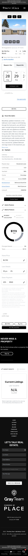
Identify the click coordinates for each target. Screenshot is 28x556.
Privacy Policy (4, 554)
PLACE (23, 531)
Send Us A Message (14, 483)
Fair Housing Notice (14, 1)
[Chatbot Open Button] (23, 551)
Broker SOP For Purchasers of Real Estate (14, 3)
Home (14, 420)
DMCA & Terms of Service (15, 554)
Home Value (14, 431)
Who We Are (14, 434)
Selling (14, 427)
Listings (14, 422)
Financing (14, 429)
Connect (14, 436)
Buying (14, 424)
